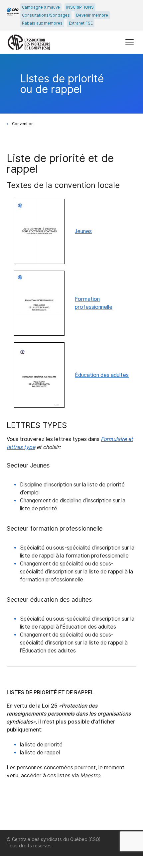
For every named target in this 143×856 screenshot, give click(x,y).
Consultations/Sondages (46, 15)
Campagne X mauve (41, 7)
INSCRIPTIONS (80, 7)
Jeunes (83, 231)
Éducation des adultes (102, 375)
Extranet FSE (81, 23)
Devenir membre (92, 15)
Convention (23, 124)
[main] (71, 442)
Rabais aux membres (42, 23)
